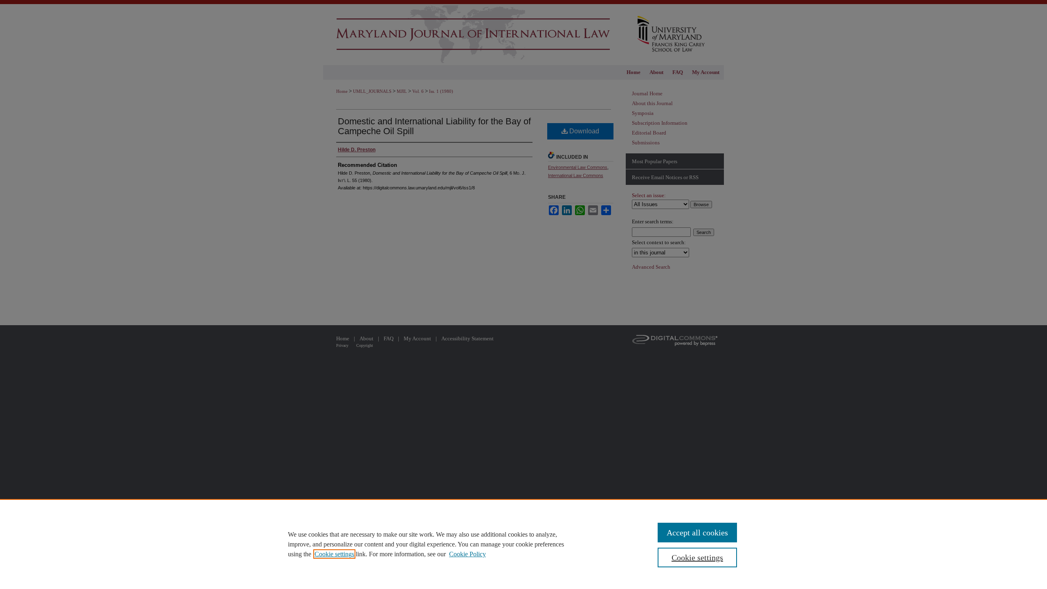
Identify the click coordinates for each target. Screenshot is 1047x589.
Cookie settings (334, 554)
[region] (523, 544)
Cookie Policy (467, 554)
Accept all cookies (697, 532)
